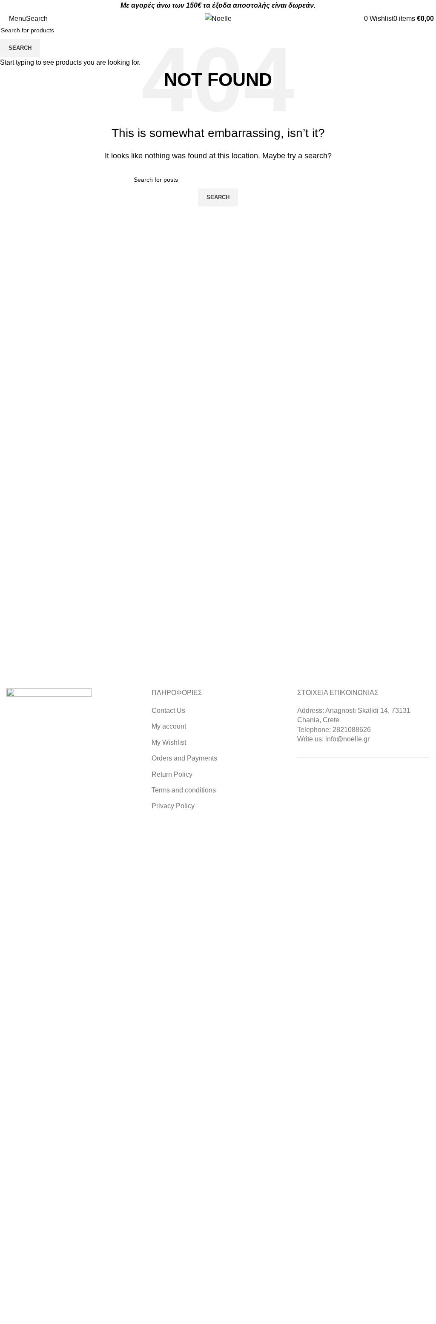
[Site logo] (218, 18)
